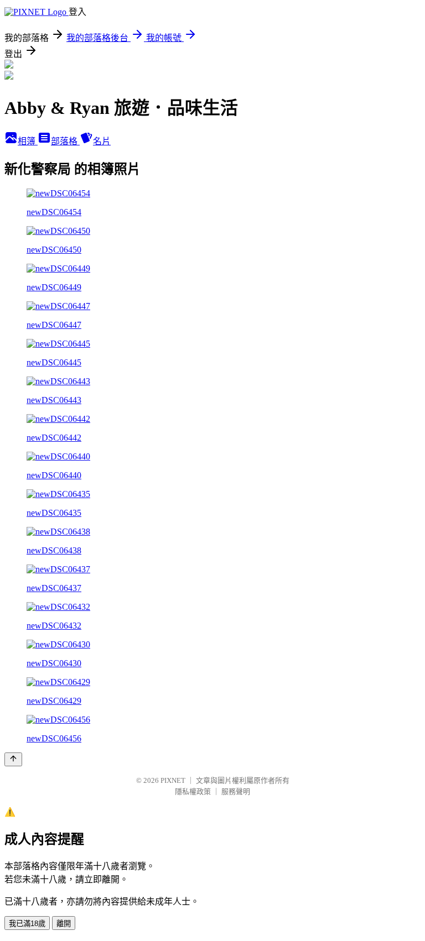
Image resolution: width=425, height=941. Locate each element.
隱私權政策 (193, 791)
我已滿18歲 (27, 923)
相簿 (28, 141)
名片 (102, 141)
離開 (63, 923)
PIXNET (172, 780)
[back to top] (13, 759)
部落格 (65, 141)
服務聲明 (235, 791)
